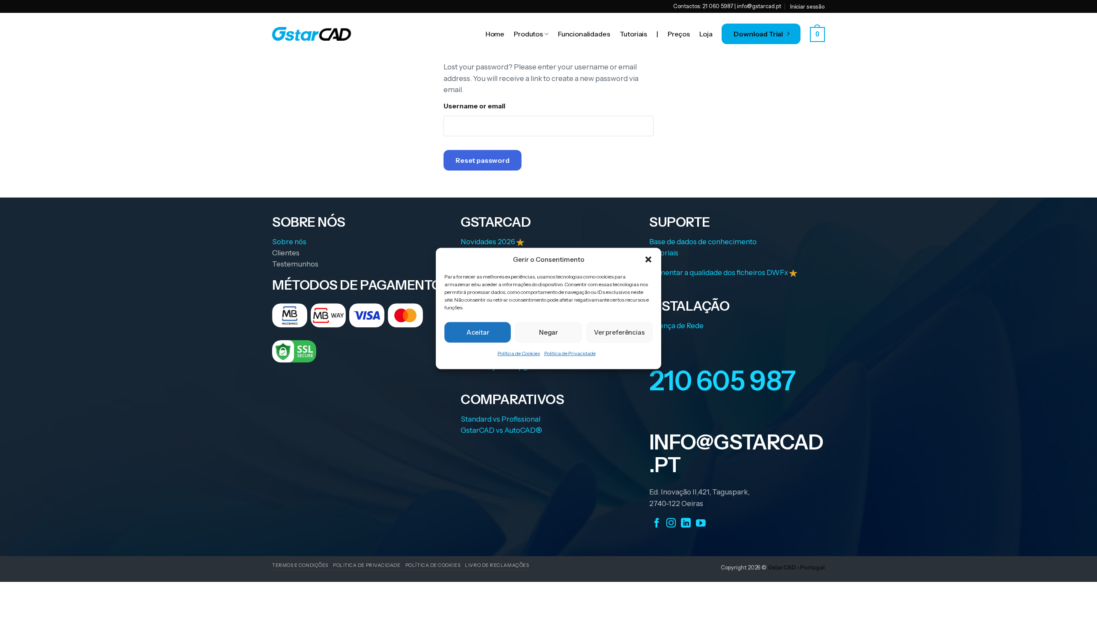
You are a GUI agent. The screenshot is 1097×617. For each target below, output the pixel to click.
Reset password (483, 160)
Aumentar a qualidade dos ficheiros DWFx (719, 272)
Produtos (528, 34)
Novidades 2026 (488, 241)
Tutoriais (633, 34)
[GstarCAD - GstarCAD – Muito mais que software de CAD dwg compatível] (311, 34)
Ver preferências (619, 332)
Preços (679, 34)
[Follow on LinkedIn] (686, 523)
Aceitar (477, 332)
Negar (548, 332)
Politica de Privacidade (570, 353)
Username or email (474, 106)
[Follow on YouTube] (701, 523)
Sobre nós (289, 241)
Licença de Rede (676, 325)
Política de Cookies (519, 353)
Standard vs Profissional (500, 419)
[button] (648, 259)
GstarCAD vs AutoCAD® (501, 430)
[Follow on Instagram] (671, 523)
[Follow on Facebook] (657, 523)
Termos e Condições (300, 565)
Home (495, 34)
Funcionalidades (584, 34)
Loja (705, 34)
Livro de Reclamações (497, 565)
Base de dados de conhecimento (703, 241)
